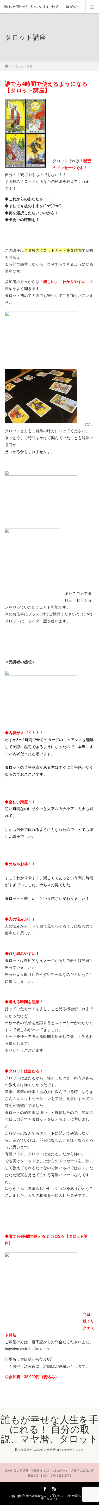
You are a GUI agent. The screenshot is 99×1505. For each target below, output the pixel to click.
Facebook (44, 1488)
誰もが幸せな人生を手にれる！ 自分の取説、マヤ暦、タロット (49, 1429)
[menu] (92, 6)
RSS (53, 1488)
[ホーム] (6, 65)
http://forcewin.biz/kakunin (27, 1349)
